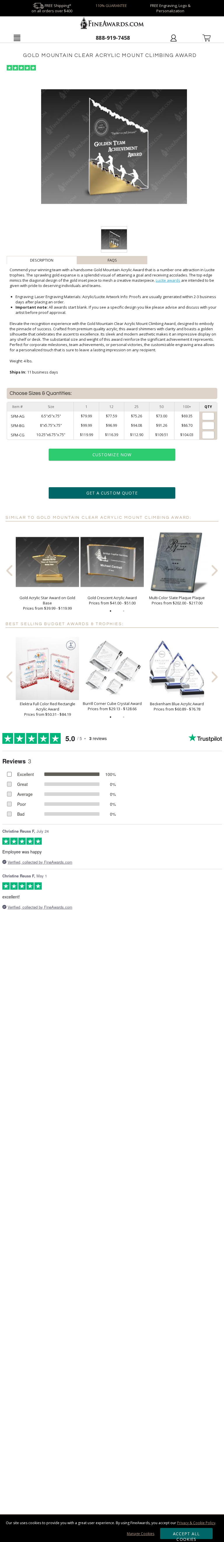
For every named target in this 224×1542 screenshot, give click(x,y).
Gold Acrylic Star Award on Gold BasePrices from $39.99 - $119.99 (47, 603)
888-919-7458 (113, 37)
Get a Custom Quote (112, 493)
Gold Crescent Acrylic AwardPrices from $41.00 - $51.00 (112, 600)
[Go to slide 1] (110, 611)
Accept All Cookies (186, 1535)
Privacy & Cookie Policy (196, 1522)
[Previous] (9, 570)
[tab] (42, 260)
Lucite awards (168, 280)
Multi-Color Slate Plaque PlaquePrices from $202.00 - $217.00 (177, 600)
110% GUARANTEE (111, 5)
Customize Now (112, 454)
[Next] (214, 570)
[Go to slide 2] (124, 611)
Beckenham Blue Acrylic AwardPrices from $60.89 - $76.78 (177, 706)
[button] (17, 37)
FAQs (112, 260)
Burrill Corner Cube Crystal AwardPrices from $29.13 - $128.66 (112, 706)
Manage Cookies (140, 1533)
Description (41, 260)
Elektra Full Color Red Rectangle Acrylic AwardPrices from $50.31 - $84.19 (47, 709)
